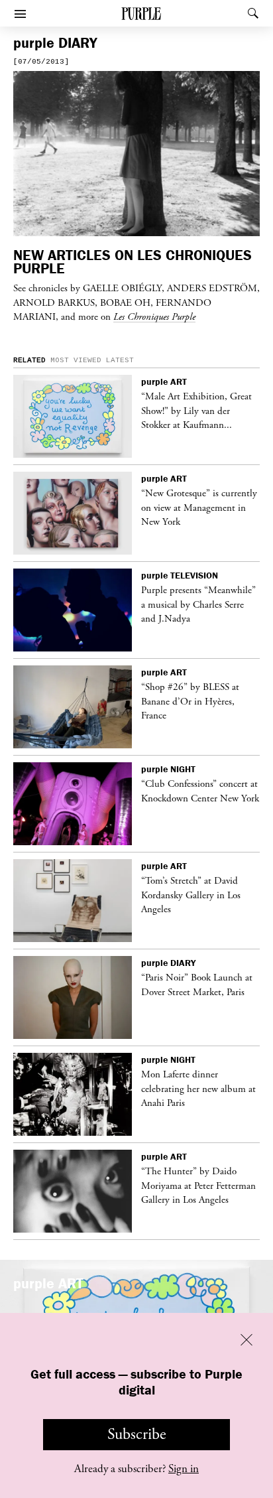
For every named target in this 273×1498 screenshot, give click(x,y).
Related (29, 360)
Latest (120, 360)
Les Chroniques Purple (154, 316)
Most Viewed (75, 360)
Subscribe (136, 1434)
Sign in (183, 1469)
